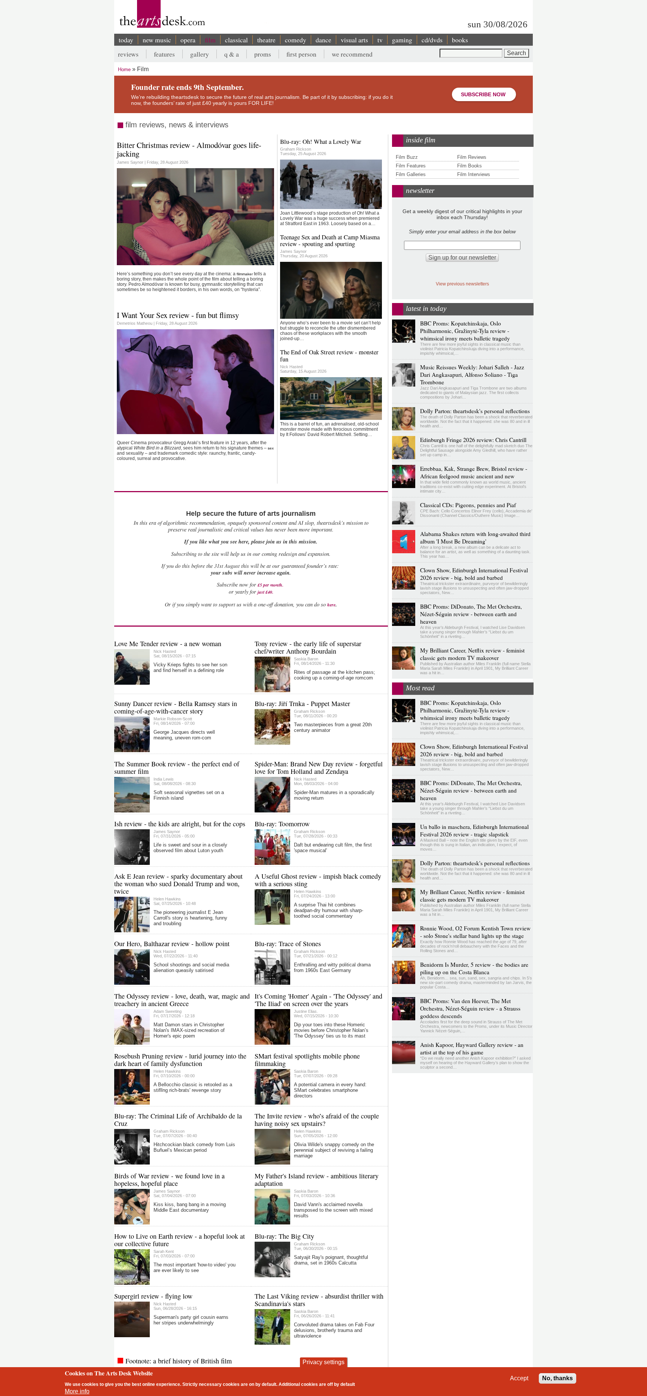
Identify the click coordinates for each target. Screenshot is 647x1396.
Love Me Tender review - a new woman (167, 643)
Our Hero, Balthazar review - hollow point (172, 943)
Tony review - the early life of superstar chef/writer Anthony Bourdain (308, 647)
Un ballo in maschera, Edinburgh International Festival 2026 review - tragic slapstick (474, 830)
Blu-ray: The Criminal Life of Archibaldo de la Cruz (178, 1119)
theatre (266, 39)
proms (262, 53)
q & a (231, 53)
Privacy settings (323, 1362)
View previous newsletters (462, 283)
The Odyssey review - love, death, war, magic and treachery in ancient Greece (182, 999)
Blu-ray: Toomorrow (282, 823)
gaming (402, 39)
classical (236, 39)
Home (124, 69)
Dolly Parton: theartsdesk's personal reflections (475, 411)
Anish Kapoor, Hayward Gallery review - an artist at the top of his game (471, 1048)
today (126, 39)
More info (77, 1391)
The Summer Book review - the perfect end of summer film (176, 767)
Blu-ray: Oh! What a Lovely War (320, 141)
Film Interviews (473, 174)
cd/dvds (432, 39)
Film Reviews (471, 157)
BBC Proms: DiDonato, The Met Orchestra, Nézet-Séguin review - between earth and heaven (471, 614)
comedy (295, 39)
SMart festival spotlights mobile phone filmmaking (307, 1059)
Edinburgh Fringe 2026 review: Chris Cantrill (473, 439)
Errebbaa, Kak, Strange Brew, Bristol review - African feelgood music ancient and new (473, 472)
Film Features (411, 166)
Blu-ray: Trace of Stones (288, 943)
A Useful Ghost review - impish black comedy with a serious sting (318, 880)
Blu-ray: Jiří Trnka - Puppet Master (302, 703)
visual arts (354, 39)
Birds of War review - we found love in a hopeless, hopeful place (169, 1179)
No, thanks (557, 1378)
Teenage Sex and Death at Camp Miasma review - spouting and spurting (330, 240)
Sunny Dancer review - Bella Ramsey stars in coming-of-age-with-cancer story (175, 707)
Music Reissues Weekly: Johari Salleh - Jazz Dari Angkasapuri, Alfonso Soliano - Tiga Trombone (472, 374)
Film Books (469, 166)
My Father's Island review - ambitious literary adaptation (317, 1179)
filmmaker (245, 274)
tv (380, 39)
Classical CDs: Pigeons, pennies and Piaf (468, 505)
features (164, 53)
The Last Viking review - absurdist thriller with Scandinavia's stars (319, 1299)
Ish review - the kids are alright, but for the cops (179, 823)
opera (187, 39)
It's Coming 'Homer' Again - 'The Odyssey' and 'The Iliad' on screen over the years (318, 999)
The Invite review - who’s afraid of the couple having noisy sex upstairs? (317, 1119)
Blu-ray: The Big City (284, 1236)
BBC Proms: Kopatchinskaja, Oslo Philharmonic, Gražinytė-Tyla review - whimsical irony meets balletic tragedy (465, 331)
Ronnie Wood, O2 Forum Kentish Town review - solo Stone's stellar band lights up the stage (475, 931)
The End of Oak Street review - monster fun (329, 355)
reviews (128, 53)
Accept (519, 1378)
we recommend (352, 53)
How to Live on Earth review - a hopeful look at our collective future (179, 1240)
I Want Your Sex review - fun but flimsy (178, 315)
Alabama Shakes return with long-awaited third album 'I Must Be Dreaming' (475, 537)
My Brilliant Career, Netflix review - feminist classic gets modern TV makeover (472, 653)
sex (271, 448)
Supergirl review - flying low (153, 1295)
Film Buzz (407, 157)
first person (301, 53)
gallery (199, 53)
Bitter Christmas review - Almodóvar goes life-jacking (189, 149)
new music (157, 39)
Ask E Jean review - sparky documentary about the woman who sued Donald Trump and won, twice (178, 884)
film (210, 39)
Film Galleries (411, 174)
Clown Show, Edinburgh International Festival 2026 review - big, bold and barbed (474, 573)
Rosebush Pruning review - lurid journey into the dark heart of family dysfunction (180, 1059)
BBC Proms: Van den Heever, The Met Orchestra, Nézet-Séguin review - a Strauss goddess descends (470, 1008)
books (460, 39)
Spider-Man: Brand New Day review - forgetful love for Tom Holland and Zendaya (319, 767)
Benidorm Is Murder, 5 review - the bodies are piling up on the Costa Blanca (474, 968)
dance (323, 39)
